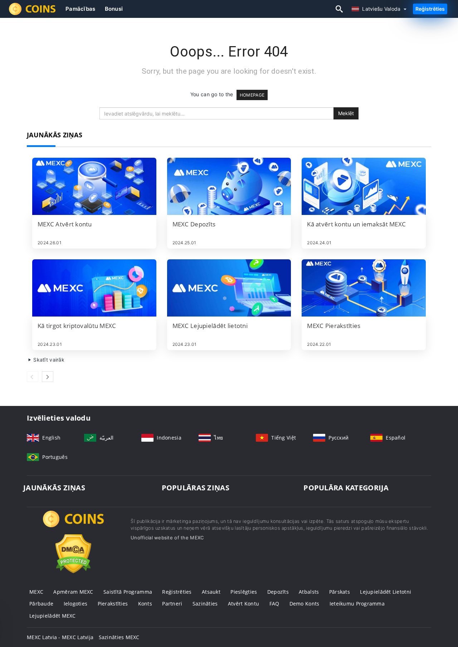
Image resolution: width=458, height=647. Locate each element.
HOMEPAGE (252, 95)
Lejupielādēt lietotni (385, 591)
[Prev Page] (32, 376)
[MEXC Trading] (73, 525)
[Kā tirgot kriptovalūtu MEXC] (94, 288)
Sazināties (205, 603)
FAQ (274, 603)
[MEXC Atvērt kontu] (94, 186)
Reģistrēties (430, 9)
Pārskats (339, 591)
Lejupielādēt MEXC (52, 615)
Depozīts (278, 591)
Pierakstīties (113, 603)
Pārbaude (41, 603)
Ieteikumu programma (357, 603)
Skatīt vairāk (48, 360)
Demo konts (304, 603)
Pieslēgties (243, 591)
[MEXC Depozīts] (229, 186)
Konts (145, 603)
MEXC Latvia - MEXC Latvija (60, 637)
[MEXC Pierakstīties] (364, 288)
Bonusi (114, 8)
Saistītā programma (127, 591)
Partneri (172, 603)
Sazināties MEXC (119, 637)
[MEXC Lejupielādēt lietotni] (229, 288)
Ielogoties (76, 603)
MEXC (36, 591)
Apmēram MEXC (73, 591)
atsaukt (211, 591)
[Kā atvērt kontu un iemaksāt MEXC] (364, 186)
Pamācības (80, 8)
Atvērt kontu (243, 603)
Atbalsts (309, 591)
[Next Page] (47, 376)
